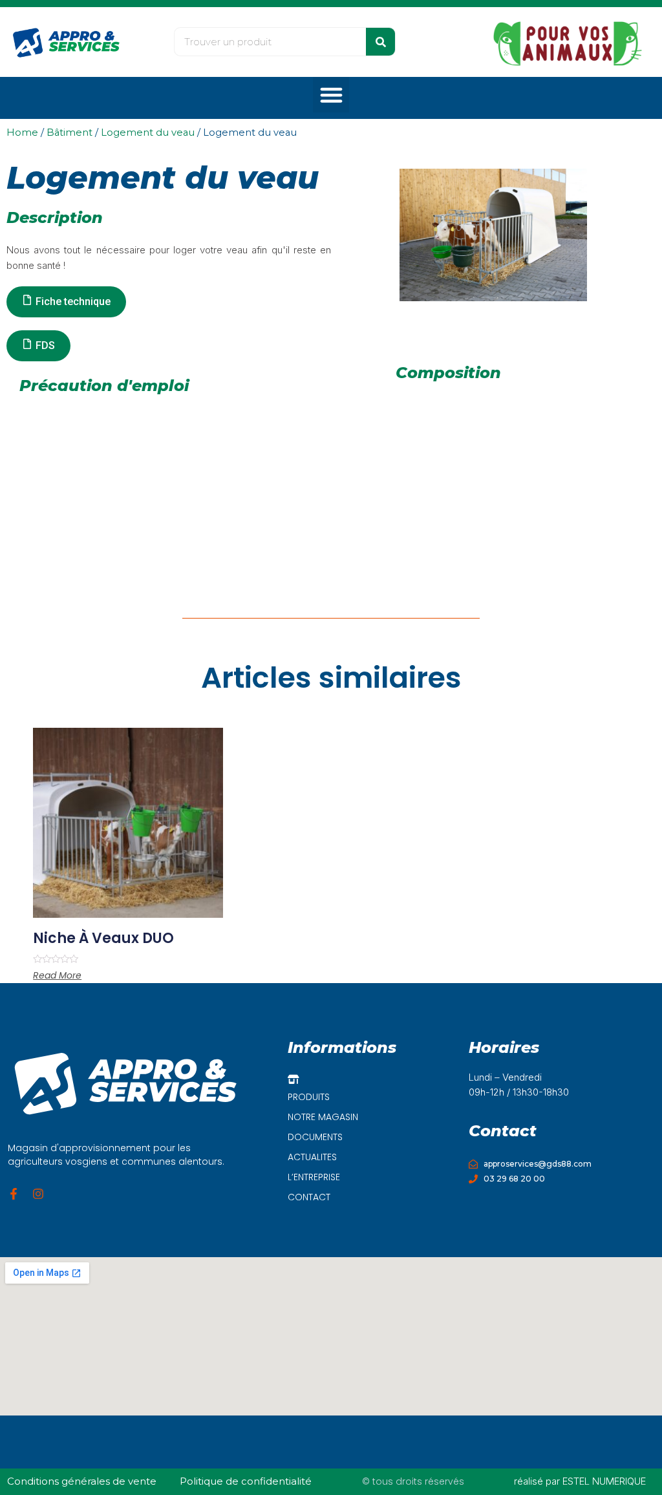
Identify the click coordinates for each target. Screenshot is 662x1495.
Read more (57, 975)
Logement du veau (148, 132)
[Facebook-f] (13, 1194)
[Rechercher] (380, 42)
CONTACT (309, 1197)
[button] (331, 95)
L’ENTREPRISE (314, 1177)
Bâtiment (69, 132)
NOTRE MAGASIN (323, 1116)
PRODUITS (309, 1096)
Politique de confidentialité (246, 1481)
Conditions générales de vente (81, 1481)
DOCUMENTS (315, 1136)
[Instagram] (38, 1194)
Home (22, 132)
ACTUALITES (312, 1156)
